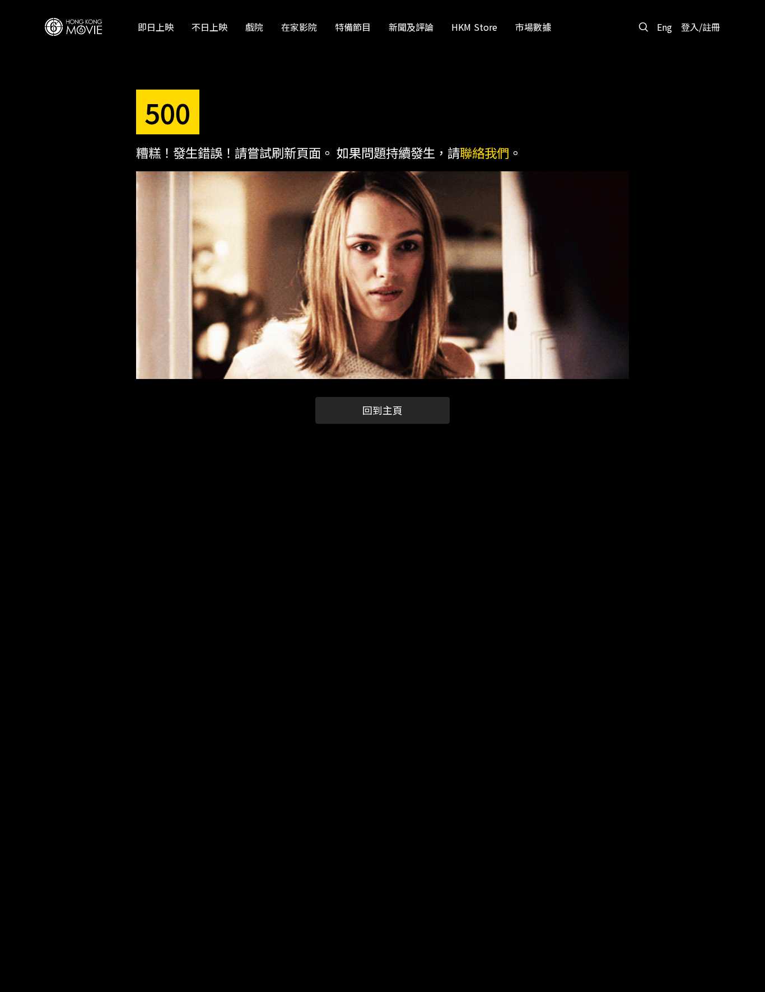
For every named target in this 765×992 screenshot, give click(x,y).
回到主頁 (382, 410)
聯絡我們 (484, 152)
